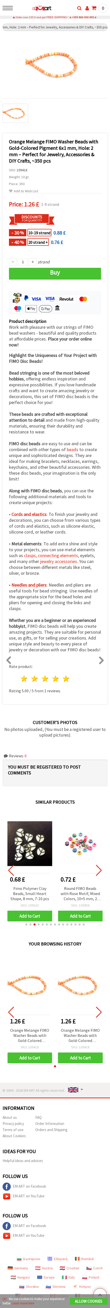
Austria (47, 1268)
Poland (94, 1277)
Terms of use (13, 1129)
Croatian (73, 1268)
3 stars (45, 678)
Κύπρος (85, 1286)
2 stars (35, 678)
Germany (21, 1268)
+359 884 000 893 (83, 17)
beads (72, 449)
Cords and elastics (29, 514)
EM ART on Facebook (29, 1186)
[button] (26, 924)
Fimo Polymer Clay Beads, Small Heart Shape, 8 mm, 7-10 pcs (29, 893)
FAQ (38, 1117)
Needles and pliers (29, 585)
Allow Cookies (88, 1301)
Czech (98, 1268)
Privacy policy (13, 1123)
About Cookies (14, 1135)
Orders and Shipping (51, 1129)
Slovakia (32, 1286)
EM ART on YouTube (29, 1196)
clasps (30, 555)
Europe (49, 1277)
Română (87, 1259)
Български (31, 1259)
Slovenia (58, 1286)
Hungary (23, 1277)
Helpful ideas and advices (23, 1160)
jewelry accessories (58, 561)
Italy (72, 1277)
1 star (24, 678)
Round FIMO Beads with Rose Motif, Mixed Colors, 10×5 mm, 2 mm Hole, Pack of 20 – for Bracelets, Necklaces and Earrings (80, 894)
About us (10, 1117)
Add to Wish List (26, 191)
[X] (4, 1299)
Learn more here (23, 1303)
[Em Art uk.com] (33, 9)
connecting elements (58, 555)
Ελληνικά (61, 1259)
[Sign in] (87, 8)
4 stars (55, 678)
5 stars (66, 678)
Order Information (49, 1123)
